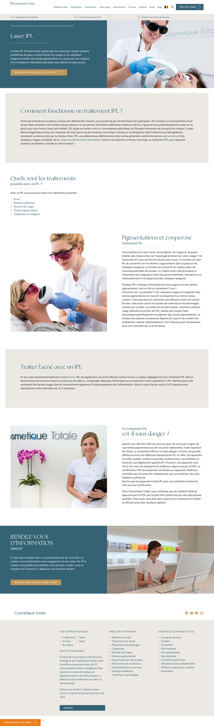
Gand (82, 637)
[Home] (23, 7)
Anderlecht (69, 637)
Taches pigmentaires (26, 210)
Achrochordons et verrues (127, 667)
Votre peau (104, 7)
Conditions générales (173, 660)
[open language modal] (166, 7)
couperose (66, 139)
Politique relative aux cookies (177, 667)
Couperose (118, 648)
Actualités (167, 645)
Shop (152, 7)
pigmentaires (170, 136)
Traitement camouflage (125, 675)
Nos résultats (168, 656)
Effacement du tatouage (125, 645)
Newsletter (167, 671)
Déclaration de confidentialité (178, 663)
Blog (160, 7)
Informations (119, 7)
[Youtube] (190, 613)
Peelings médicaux (122, 671)
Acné (17, 199)
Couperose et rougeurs (27, 214)
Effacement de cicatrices (126, 663)
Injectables (76, 7)
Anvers (66, 641)
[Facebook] (195, 613)
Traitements (90, 7)
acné (72, 377)
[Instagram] (201, 613)
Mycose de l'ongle (24, 206)
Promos (132, 7)
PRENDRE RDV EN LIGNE (17, 722)
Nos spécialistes (170, 652)
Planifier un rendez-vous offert (35, 72)
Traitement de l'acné (123, 641)
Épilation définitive (24, 202)
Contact (165, 641)
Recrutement (168, 648)
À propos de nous (171, 637)
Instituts (143, 7)
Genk (82, 641)
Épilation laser (61, 7)
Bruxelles (68, 645)
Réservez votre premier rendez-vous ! (35, 582)
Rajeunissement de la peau (127, 660)
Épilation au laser (121, 637)
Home (13, 25)
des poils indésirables (88, 139)
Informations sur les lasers (53, 25)
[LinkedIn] (185, 613)
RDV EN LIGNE (188, 7)
